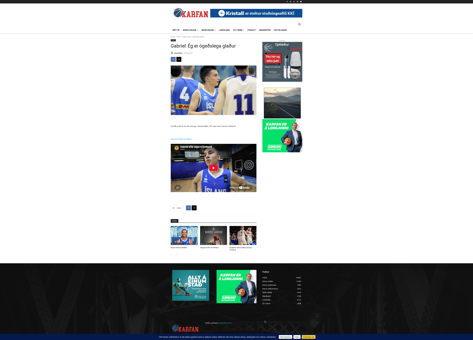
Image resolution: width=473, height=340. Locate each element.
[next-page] (176, 255)
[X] (294, 1)
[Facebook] (287, 1)
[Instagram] (290, 1)
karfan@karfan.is (225, 323)
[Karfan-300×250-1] (282, 135)
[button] (299, 24)
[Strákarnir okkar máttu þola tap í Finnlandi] (242, 235)
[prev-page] (172, 255)
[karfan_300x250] (190, 285)
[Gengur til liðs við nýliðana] (213, 235)
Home (173, 37)
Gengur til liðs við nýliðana (209, 248)
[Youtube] (300, 1)
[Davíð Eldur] (172, 53)
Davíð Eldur (178, 53)
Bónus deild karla (177, 244)
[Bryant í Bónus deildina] (184, 235)
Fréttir (179, 37)
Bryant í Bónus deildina (179, 248)
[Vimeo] (297, 1)
